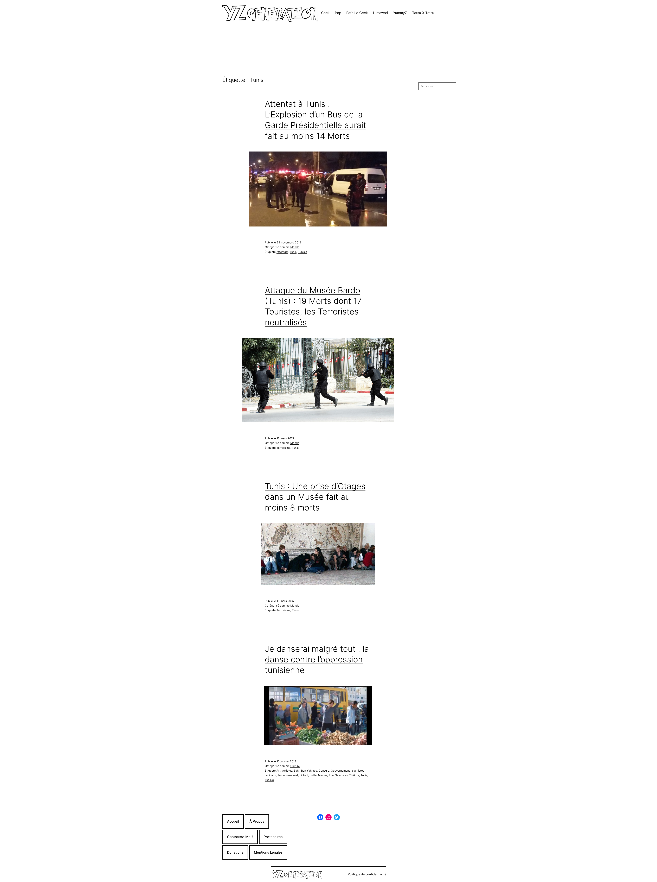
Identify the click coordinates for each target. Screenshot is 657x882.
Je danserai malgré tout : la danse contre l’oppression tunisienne (317, 659)
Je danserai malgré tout (293, 775)
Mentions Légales (268, 852)
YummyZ (400, 13)
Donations (235, 852)
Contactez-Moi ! (240, 837)
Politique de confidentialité (367, 874)
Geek (325, 13)
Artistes (287, 770)
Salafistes (341, 775)
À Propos (256, 821)
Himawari (380, 13)
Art (278, 770)
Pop (338, 13)
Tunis (293, 252)
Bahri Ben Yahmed (305, 770)
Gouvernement (340, 770)
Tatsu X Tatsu (423, 13)
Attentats (282, 252)
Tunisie (302, 252)
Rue (331, 775)
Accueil (233, 821)
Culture (295, 766)
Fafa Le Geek (357, 13)
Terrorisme (283, 447)
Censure (324, 770)
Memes (322, 775)
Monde (294, 247)
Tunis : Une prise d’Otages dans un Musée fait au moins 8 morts (315, 497)
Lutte (313, 775)
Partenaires (273, 837)
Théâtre (354, 775)
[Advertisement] (328, 51)
